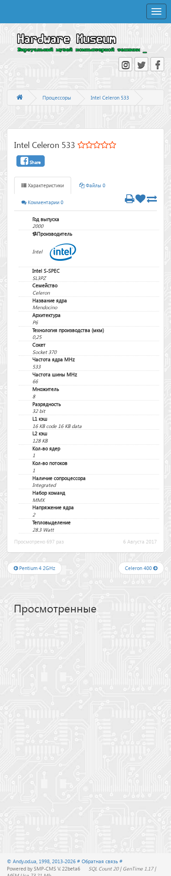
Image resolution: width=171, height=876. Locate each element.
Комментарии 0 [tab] (44, 202)
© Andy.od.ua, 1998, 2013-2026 (42, 861)
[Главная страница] (19, 97)
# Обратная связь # (100, 861)
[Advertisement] (92, 691)
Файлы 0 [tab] (94, 185)
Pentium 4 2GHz (36, 568)
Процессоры (56, 97)
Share (34, 162)
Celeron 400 (139, 568)
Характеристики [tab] (45, 185)
